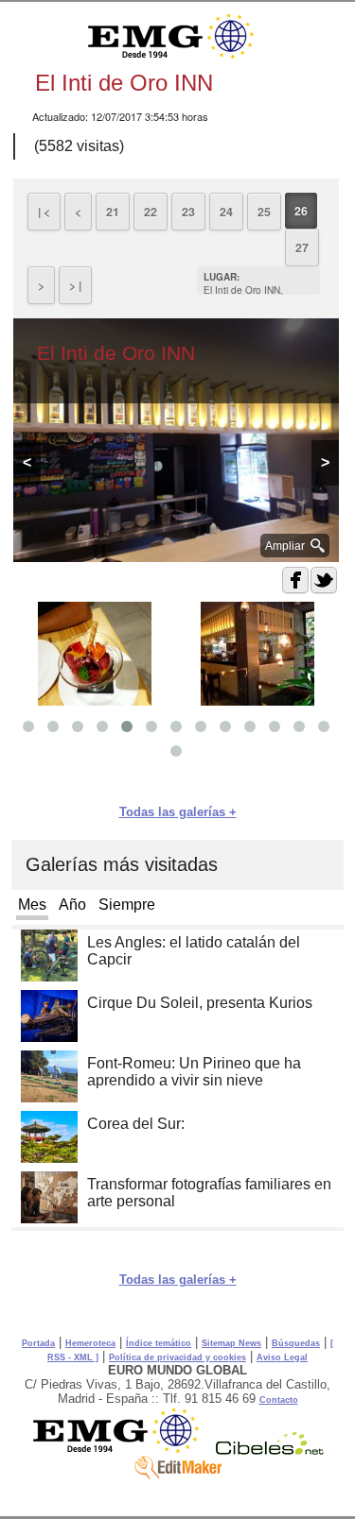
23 (188, 211)
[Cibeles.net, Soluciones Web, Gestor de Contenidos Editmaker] (270, 1450)
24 (226, 211)
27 (302, 247)
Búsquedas (296, 1343)
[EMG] (122, 1450)
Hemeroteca (90, 1343)
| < (44, 211)
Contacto (278, 1400)
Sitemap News (231, 1343)
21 (112, 211)
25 (264, 211)
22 (150, 211)
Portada (38, 1343)
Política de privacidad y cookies (177, 1357)
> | (75, 285)
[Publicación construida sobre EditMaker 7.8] (178, 1474)
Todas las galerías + (178, 812)
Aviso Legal (282, 1357)
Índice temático (158, 1343)
